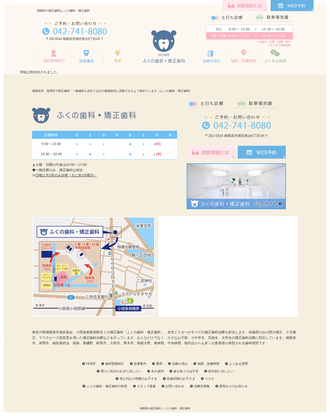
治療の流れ (211, 57)
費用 (159, 363)
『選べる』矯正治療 (87, 57)
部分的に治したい (220, 371)
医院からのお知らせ (233, 386)
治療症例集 (202, 386)
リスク (209, 378)
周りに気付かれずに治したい (121, 371)
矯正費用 (117, 57)
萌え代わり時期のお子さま (138, 378)
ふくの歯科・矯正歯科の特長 (106, 386)
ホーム (163, 46)
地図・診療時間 (244, 57)
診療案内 (140, 363)
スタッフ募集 (146, 386)
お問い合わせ (174, 386)
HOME (91, 363)
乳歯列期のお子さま (181, 378)
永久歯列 (157, 371)
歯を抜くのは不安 (186, 371)
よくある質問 (275, 57)
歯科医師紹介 (54, 57)
